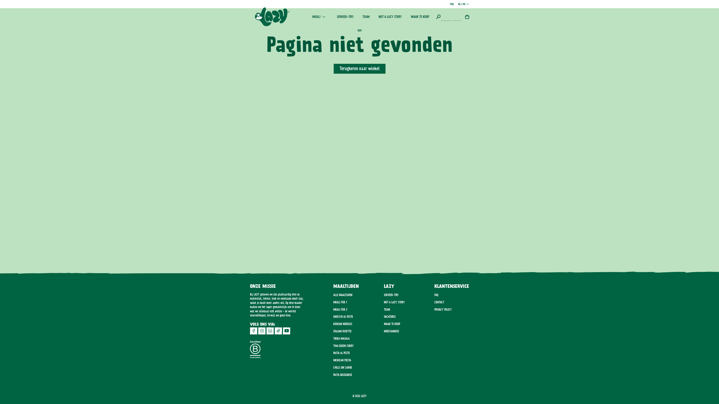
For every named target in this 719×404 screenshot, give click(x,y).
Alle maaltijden (342, 295)
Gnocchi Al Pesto (343, 317)
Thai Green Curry (343, 346)
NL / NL (461, 4)
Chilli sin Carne (342, 367)
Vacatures (390, 317)
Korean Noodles (342, 324)
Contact (439, 302)
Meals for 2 (340, 309)
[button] (449, 17)
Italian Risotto (342, 331)
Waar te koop (392, 324)
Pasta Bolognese (342, 375)
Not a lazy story (394, 302)
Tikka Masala (341, 338)
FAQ (436, 295)
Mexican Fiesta (342, 360)
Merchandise (391, 331)
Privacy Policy (443, 309)
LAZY (364, 396)
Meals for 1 (340, 302)
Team (387, 309)
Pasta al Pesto (341, 353)
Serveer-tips (391, 295)
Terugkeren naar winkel (360, 68)
